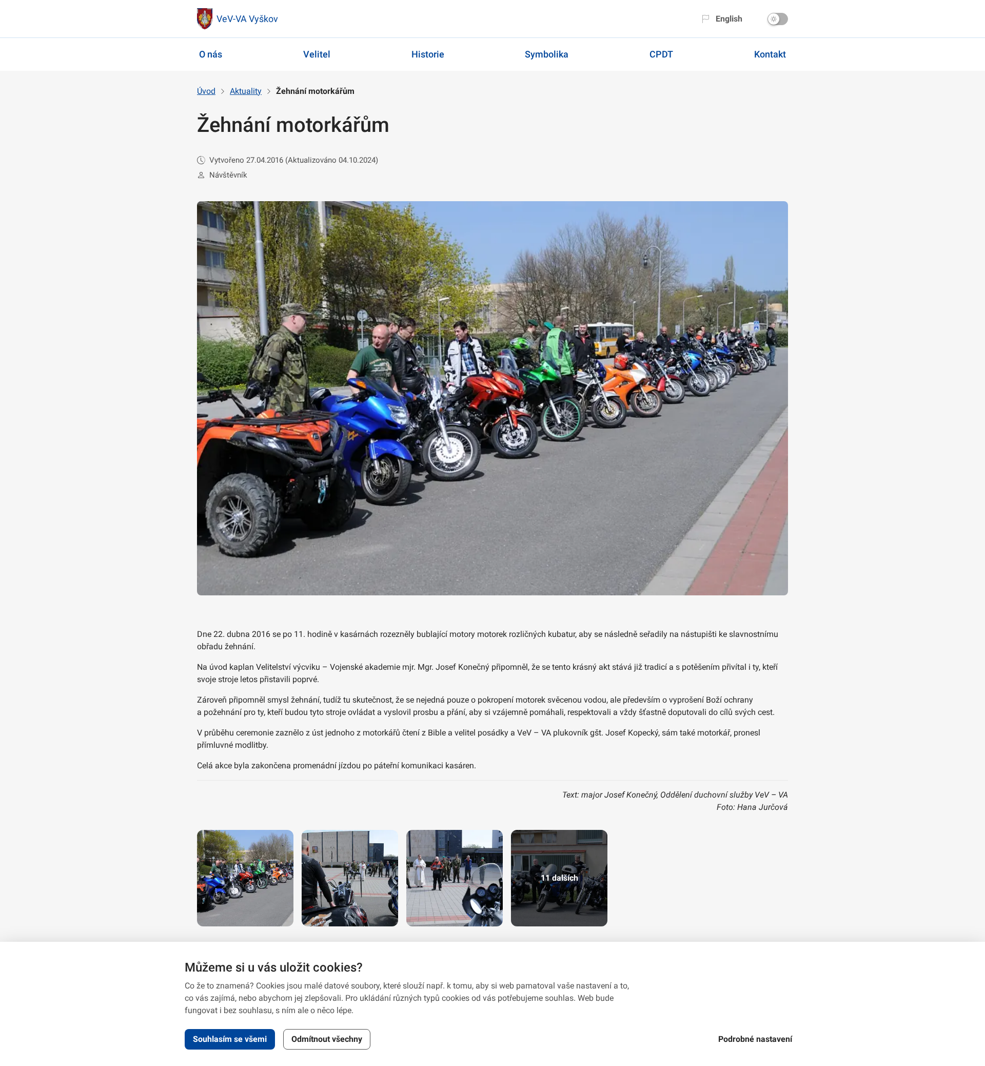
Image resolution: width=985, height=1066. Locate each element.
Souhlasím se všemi (230, 1039)
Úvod (206, 91)
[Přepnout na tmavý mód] (777, 19)
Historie (427, 54)
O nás (210, 54)
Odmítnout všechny (326, 1039)
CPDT (661, 54)
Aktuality (246, 91)
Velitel (316, 54)
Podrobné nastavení (755, 1039)
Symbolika (546, 54)
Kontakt (770, 54)
